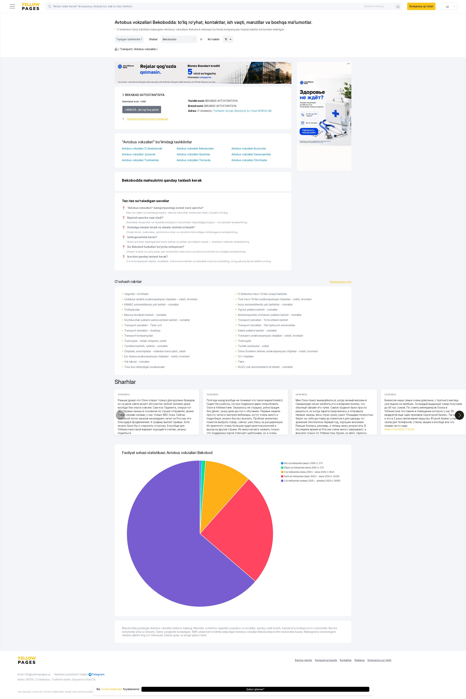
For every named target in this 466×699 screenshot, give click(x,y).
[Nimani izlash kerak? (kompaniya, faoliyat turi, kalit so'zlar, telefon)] (50, 6)
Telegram (98, 674)
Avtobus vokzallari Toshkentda (140, 160)
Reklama (360, 660)
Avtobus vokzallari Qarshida (193, 154)
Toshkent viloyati (223, 110)
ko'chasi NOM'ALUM (259, 110)
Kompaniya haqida (326, 660)
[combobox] (382, 6)
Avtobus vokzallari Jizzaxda (138, 154)
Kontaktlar (346, 660)
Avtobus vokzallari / (145, 49)
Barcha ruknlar (303, 660)
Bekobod (240, 110)
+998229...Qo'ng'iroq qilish (142, 109)
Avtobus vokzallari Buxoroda (249, 148)
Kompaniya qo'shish (421, 6)
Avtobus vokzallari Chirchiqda (249, 160)
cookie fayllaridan (111, 689)
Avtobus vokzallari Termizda (193, 160)
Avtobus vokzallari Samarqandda (251, 154)
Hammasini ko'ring (340, 281)
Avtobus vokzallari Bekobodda (195, 148)
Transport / (126, 49)
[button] (153, 119)
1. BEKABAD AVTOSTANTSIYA (143, 95)
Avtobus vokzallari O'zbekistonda (142, 148)
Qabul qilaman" (255, 689)
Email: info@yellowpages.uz (34, 674)
